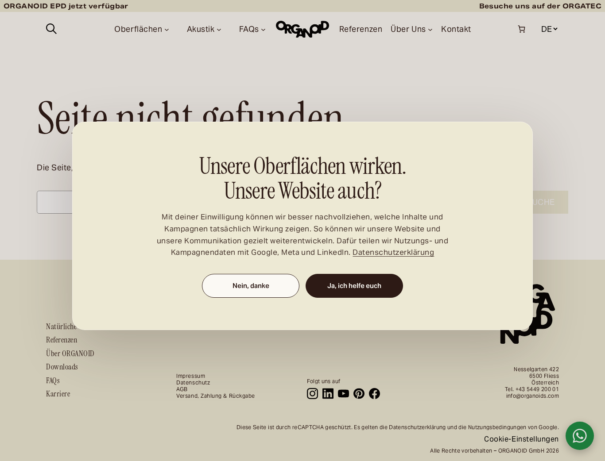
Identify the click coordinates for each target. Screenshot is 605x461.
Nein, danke (251, 286)
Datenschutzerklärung (393, 252)
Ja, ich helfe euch (354, 286)
